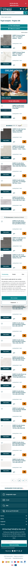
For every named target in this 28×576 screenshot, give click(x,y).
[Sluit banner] (25, 3)
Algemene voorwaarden (18, 556)
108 (19, 480)
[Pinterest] (17, 551)
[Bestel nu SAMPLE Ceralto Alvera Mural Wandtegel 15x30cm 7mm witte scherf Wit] (24, 318)
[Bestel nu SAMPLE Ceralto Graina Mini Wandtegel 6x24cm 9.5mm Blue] (24, 118)
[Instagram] (19, 551)
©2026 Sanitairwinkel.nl (8, 556)
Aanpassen (13, 302)
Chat (7, 505)
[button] (2, 36)
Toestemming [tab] (5, 274)
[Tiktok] (21, 551)
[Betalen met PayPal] (25, 562)
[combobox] (12, 12)
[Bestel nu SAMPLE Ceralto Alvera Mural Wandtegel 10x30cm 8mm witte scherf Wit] (24, 335)
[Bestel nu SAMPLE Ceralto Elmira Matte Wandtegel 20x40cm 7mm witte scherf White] (24, 403)
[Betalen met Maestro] (15, 562)
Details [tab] (14, 274)
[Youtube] (15, 551)
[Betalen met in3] (16, 565)
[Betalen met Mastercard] (18, 562)
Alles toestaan (14, 298)
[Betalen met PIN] (22, 562)
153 (23, 480)
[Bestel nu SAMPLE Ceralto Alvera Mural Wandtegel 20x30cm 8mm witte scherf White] (24, 454)
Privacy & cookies (8, 558)
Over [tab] (23, 274)
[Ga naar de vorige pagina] (12, 480)
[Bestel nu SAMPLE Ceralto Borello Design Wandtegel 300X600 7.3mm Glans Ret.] (24, 420)
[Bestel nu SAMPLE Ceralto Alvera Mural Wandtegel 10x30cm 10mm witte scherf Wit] (24, 352)
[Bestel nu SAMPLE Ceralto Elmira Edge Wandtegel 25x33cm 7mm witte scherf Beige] (24, 369)
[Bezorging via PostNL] (3, 562)
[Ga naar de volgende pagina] (26, 480)
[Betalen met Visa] (12, 562)
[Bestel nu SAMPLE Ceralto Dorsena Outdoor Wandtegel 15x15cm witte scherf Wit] (24, 437)
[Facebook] (12, 551)
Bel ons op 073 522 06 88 (12, 511)
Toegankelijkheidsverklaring (18, 558)
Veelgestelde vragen (11, 494)
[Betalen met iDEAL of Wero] (7, 562)
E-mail (7, 500)
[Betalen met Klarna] (12, 565)
